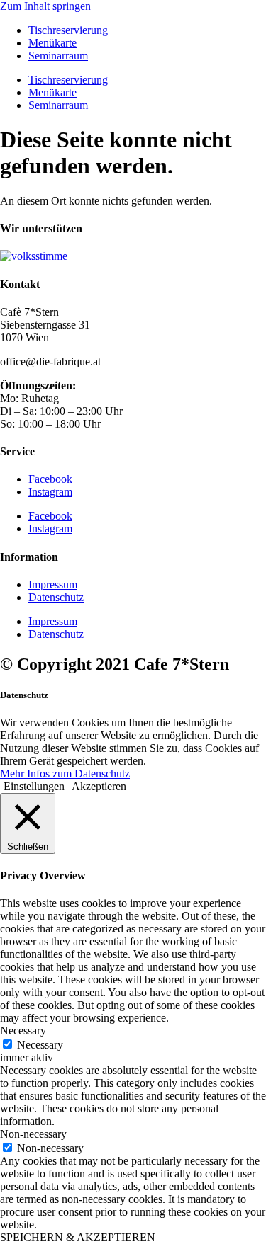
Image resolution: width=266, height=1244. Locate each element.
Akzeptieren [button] (99, 786)
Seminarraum (58, 56)
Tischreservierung (68, 30)
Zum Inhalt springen (45, 6)
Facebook (50, 479)
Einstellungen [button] (34, 786)
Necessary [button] (23, 1031)
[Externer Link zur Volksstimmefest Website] (33, 256)
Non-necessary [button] (33, 1134)
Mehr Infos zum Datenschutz (65, 773)
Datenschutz (56, 597)
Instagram (50, 492)
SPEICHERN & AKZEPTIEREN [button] (77, 1237)
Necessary (40, 1045)
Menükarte (52, 43)
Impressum (52, 584)
